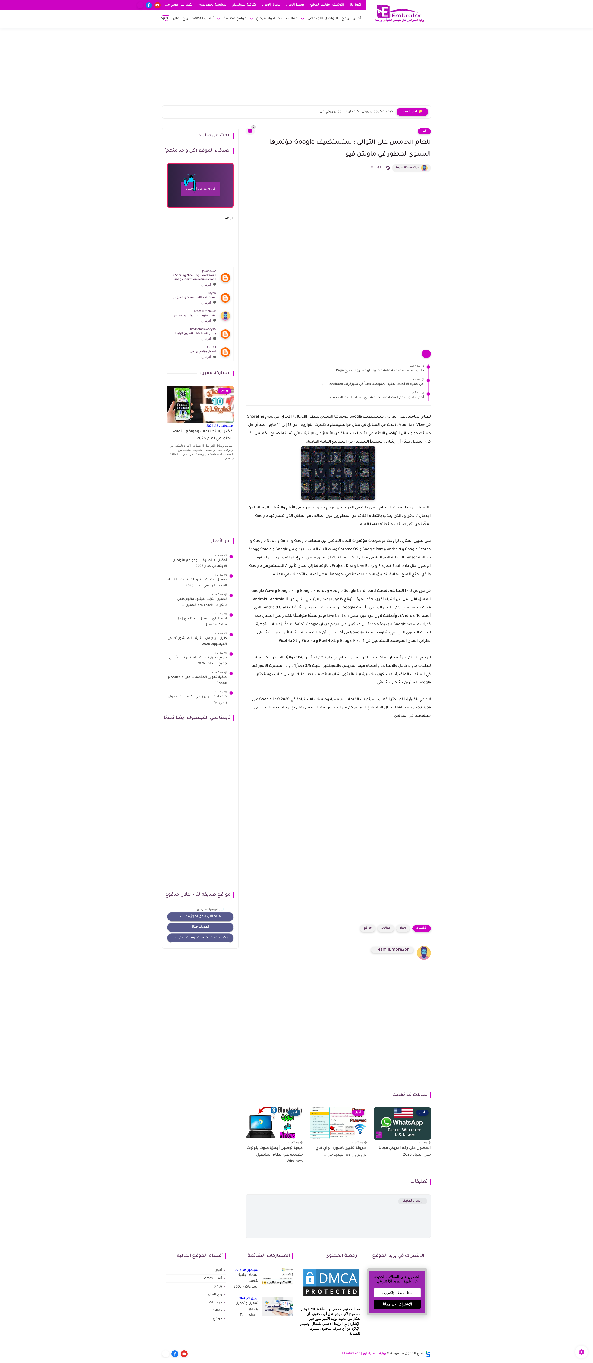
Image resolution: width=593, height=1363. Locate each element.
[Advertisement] (296, 69)
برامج (345, 19)
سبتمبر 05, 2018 (246, 1270)
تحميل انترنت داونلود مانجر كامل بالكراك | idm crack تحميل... (202, 602)
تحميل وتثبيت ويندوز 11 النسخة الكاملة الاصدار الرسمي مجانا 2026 (197, 583)
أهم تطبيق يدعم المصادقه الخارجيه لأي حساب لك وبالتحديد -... (375, 398)
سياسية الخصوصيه (212, 5)
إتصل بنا (355, 5)
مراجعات (215, 1302)
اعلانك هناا (200, 927)
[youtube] (157, 5)
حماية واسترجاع (269, 19)
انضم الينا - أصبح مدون (177, 5)
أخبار (357, 19)
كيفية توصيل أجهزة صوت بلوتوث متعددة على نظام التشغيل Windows (275, 1155)
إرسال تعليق (413, 1201)
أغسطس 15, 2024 (220, 426)
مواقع (368, 928)
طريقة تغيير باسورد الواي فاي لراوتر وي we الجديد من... (341, 1151)
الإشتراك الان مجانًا (397, 1304)
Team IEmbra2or (407, 168)
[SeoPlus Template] (428, 1354)
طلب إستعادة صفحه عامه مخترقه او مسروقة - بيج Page (380, 371)
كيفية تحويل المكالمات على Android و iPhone (197, 680)
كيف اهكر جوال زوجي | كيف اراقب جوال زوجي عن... (354, 112)
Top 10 (164, 19)
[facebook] (149, 5)
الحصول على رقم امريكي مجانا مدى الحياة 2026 (405, 1151)
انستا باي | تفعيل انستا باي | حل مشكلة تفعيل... (201, 622)
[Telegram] (140, 5)
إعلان (208, 909)
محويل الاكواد (271, 5)
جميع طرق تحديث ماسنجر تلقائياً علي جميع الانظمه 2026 (198, 661)
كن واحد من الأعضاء (200, 189)
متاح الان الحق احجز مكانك (200, 916)
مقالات (292, 19)
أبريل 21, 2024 (248, 1298)
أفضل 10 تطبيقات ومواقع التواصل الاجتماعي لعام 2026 (202, 435)
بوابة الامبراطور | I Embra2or (364, 1354)
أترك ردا (205, 284)
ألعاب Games (203, 19)
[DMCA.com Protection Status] (331, 1296)
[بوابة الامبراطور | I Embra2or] (399, 13)
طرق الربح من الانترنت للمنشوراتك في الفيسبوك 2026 (197, 641)
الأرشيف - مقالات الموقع (327, 5)
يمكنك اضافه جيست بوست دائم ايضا (200, 938)
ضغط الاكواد (295, 5)
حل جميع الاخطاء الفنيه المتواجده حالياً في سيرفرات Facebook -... (373, 384)
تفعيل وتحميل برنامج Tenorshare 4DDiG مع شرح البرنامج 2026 (246, 1310)
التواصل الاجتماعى (322, 19)
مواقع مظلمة (235, 19)
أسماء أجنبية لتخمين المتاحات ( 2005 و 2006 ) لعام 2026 (246, 1282)
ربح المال (180, 19)
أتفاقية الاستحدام (244, 5)
